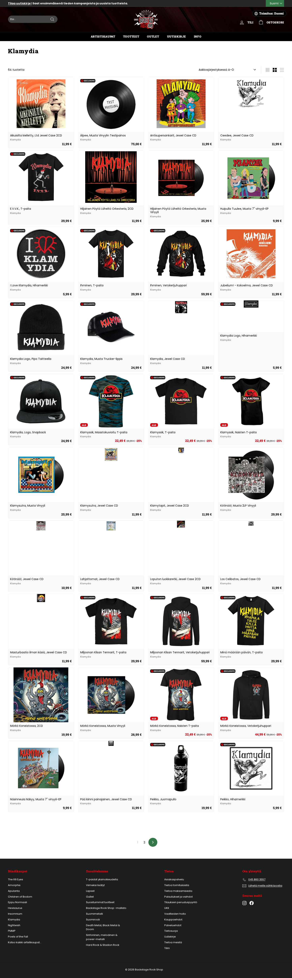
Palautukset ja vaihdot (178, 897)
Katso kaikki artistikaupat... (25, 942)
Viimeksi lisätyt (95, 885)
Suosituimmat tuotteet (100, 902)
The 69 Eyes (15, 879)
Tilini (167, 948)
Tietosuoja (171, 931)
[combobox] (33, 19)
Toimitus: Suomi (271, 13)
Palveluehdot (172, 925)
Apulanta (14, 891)
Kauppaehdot (173, 919)
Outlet (153, 36)
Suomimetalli (94, 914)
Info (197, 36)
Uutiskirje (176, 36)
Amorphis (14, 885)
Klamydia (14, 919)
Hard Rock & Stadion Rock (102, 945)
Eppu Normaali (17, 902)
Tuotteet (131, 36)
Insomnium (15, 914)
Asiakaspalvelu (174, 879)
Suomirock (93, 919)
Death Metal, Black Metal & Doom (103, 927)
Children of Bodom (20, 897)
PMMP (11, 931)
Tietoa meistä (173, 942)
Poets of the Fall (18, 936)
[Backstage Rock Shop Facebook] (251, 903)
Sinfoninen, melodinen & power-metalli (101, 937)
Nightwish (14, 925)
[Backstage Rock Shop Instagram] (244, 903)
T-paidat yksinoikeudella (102, 879)
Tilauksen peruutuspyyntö (180, 902)
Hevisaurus (15, 908)
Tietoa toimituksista (176, 885)
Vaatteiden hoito (175, 914)
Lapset (90, 891)
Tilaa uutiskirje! (20, 3)
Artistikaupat (103, 36)
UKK (166, 908)
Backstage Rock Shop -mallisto (106, 908)
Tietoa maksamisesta (178, 891)
